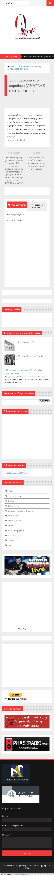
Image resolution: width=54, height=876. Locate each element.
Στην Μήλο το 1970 (26, 342)
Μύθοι (10, 525)
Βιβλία (11, 500)
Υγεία (10, 545)
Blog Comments (18, 204)
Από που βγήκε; (14, 496)
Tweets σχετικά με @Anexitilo (17, 472)
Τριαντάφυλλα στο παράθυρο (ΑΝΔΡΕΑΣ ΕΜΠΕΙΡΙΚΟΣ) (24, 67)
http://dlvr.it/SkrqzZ (16, 140)
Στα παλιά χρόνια (15, 535)
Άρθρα (10, 491)
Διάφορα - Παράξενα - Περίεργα (20, 510)
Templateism (32, 865)
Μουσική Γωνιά (14, 520)
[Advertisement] (27, 665)
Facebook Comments (37, 206)
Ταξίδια (11, 540)
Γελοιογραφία (13, 505)
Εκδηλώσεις (13, 515)
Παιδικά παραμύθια (16, 530)
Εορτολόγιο (23, 628)
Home (12, 66)
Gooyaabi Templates (21, 874)
